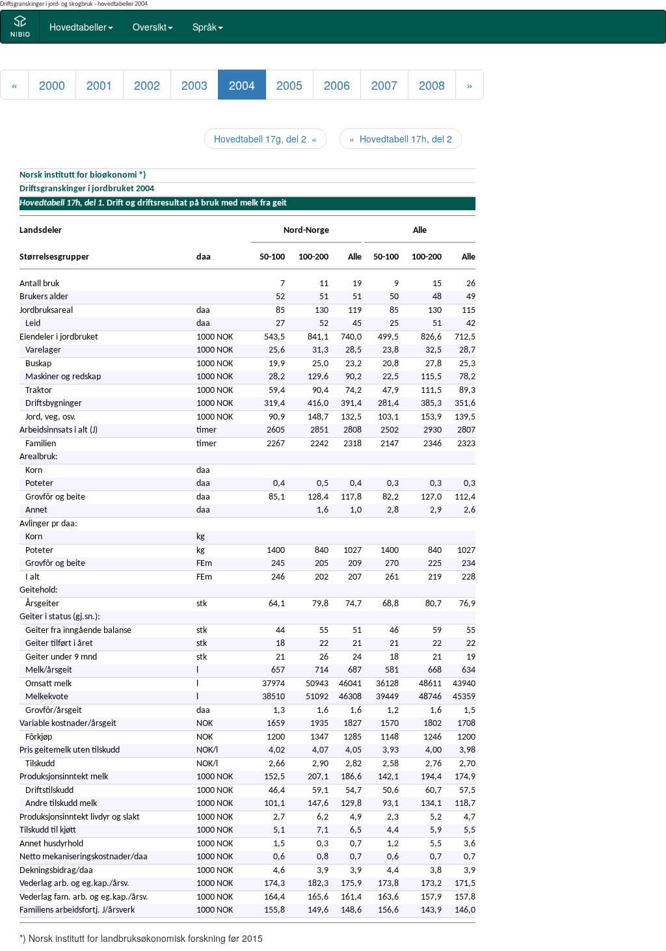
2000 (52, 84)
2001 (100, 84)
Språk (205, 26)
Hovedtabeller (78, 26)
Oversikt (149, 26)
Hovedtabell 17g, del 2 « (265, 138)
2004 (242, 84)
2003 (194, 84)
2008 (432, 84)
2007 (384, 84)
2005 (289, 84)
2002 (147, 84)
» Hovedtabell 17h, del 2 (400, 138)
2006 (337, 84)
